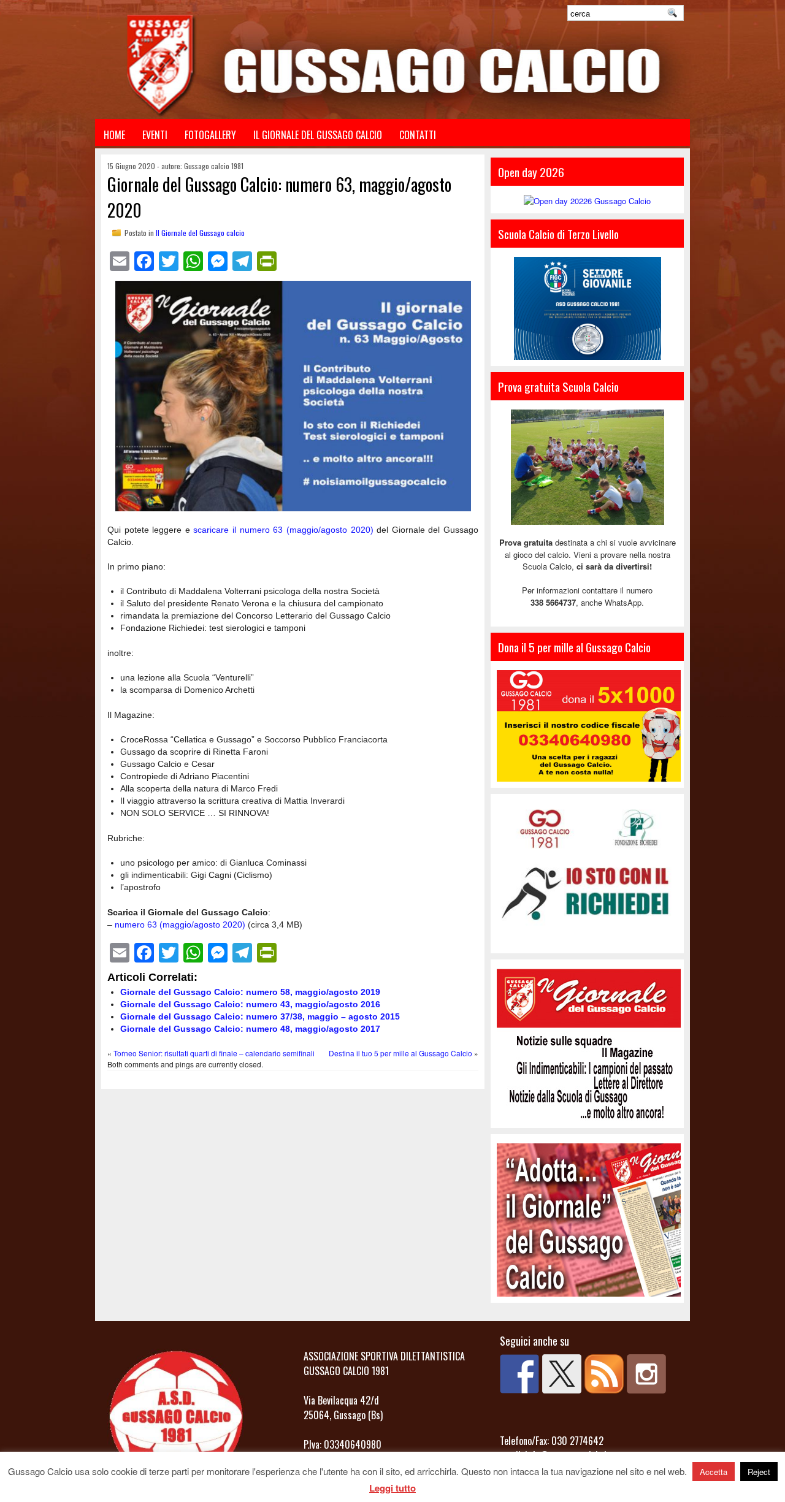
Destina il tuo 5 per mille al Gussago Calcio (400, 1053)
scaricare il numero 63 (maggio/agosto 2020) (283, 530)
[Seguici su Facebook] (519, 1373)
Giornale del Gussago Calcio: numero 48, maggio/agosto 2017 (250, 1029)
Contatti (417, 135)
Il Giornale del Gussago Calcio (317, 135)
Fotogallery (210, 135)
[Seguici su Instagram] (646, 1373)
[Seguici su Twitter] (561, 1373)
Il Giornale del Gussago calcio (200, 232)
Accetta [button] (713, 1471)
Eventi (154, 135)
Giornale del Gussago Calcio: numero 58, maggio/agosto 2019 (250, 992)
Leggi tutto (392, 1488)
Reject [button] (759, 1471)
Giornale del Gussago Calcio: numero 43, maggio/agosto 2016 (250, 1004)
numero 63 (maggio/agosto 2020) (180, 924)
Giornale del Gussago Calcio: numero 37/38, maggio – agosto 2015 (260, 1016)
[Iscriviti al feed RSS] (604, 1373)
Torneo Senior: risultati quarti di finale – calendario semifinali (214, 1053)
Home (114, 135)
